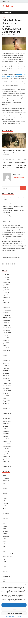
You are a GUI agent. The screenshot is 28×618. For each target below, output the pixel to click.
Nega (14, 609)
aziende (5, 488)
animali (4, 17)
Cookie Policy (8, 616)
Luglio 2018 (6, 451)
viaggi (4, 579)
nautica (4, 541)
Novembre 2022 (7, 327)
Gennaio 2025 (6, 287)
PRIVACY (19, 257)
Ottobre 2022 (6, 330)
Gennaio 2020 (6, 411)
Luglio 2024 (6, 292)
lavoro (4, 521)
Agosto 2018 (6, 448)
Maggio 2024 (6, 297)
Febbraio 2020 (6, 408)
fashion (4, 508)
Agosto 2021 (6, 363)
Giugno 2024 (6, 295)
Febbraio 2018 (6, 464)
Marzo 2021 (6, 375)
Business (5, 493)
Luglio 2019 (6, 426)
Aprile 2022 (6, 343)
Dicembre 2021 (7, 353)
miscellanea (6, 536)
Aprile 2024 (6, 300)
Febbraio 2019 (6, 438)
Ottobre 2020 (6, 388)
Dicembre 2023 (7, 310)
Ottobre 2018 (6, 443)
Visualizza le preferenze (14, 613)
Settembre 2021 (7, 360)
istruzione (5, 518)
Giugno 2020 (6, 398)
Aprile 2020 (6, 403)
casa (4, 495)
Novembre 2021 (7, 355)
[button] (26, 584)
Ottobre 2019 (6, 418)
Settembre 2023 (7, 317)
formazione (6, 513)
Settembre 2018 (7, 446)
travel (4, 574)
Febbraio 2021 (6, 378)
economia (5, 503)
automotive (6, 485)
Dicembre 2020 (7, 383)
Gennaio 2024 (6, 307)
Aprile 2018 (6, 459)
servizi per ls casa (7, 556)
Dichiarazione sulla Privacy (17, 616)
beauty (4, 490)
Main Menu (7, 12)
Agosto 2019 (6, 423)
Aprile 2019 (6, 433)
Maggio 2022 (6, 340)
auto (4, 483)
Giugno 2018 (6, 454)
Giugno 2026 (6, 279)
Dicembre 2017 (7, 466)
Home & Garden (7, 516)
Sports (4, 566)
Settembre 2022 (7, 332)
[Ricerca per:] (14, 188)
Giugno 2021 (6, 368)
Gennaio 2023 (6, 322)
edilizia (4, 506)
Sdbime (8, 6)
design (4, 500)
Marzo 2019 (6, 436)
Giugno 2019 (6, 428)
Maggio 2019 (6, 431)
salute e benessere (7, 548)
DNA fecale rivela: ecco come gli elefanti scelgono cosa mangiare (13, 151)
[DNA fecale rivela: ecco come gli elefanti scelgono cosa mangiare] (14, 148)
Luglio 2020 (6, 395)
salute (4, 546)
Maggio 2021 (6, 370)
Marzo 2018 (6, 461)
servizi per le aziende (8, 553)
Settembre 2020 (7, 390)
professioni (5, 543)
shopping (5, 559)
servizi (4, 551)
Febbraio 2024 (6, 305)
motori (4, 538)
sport (4, 564)
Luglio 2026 (6, 277)
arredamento (6, 480)
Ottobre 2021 (6, 358)
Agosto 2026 (6, 274)
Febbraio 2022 (6, 348)
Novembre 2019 (7, 416)
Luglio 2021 (6, 365)
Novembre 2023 (7, 312)
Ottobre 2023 (6, 315)
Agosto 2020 (6, 393)
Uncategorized (6, 576)
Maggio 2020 (6, 401)
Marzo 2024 (6, 302)
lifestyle (5, 526)
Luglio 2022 (6, 335)
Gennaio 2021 (6, 380)
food (4, 511)
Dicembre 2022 (7, 325)
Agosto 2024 (6, 290)
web (4, 581)
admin (14, 34)
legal (4, 523)
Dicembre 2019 (7, 413)
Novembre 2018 (7, 441)
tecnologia (5, 571)
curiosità (5, 498)
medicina (5, 533)
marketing (5, 531)
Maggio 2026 (6, 282)
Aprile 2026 (6, 284)
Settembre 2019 (7, 421)
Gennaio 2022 (6, 350)
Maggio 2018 (6, 456)
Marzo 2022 (6, 345)
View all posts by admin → (18, 178)
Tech (4, 569)
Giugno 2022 (6, 337)
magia (4, 528)
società (4, 561)
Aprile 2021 (6, 373)
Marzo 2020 (6, 406)
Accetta (14, 605)
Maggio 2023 (6, 320)
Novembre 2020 (7, 385)
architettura (6, 478)
